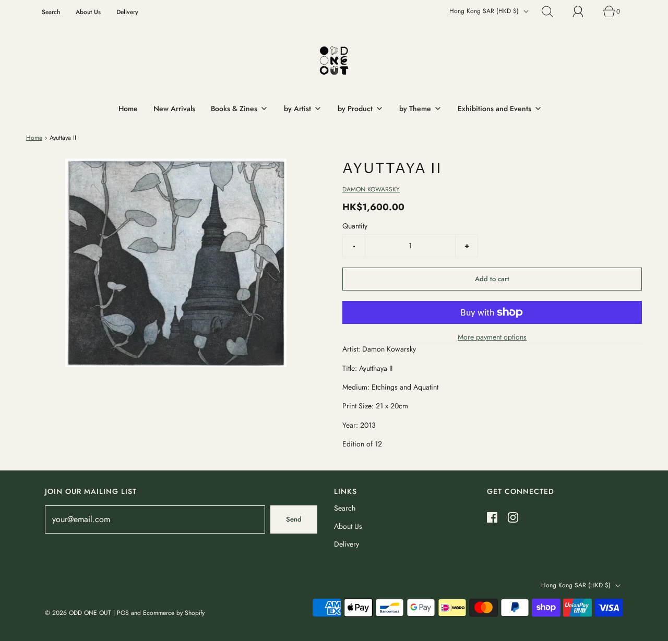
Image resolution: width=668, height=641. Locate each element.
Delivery (127, 11)
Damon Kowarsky (371, 189)
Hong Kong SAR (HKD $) (485, 11)
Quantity (354, 226)
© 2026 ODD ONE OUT (78, 613)
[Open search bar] (553, 11)
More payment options (492, 337)
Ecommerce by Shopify (174, 613)
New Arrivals (174, 108)
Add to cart (492, 279)
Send (294, 519)
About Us (88, 11)
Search (51, 11)
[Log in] (583, 11)
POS (123, 613)
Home (128, 108)
